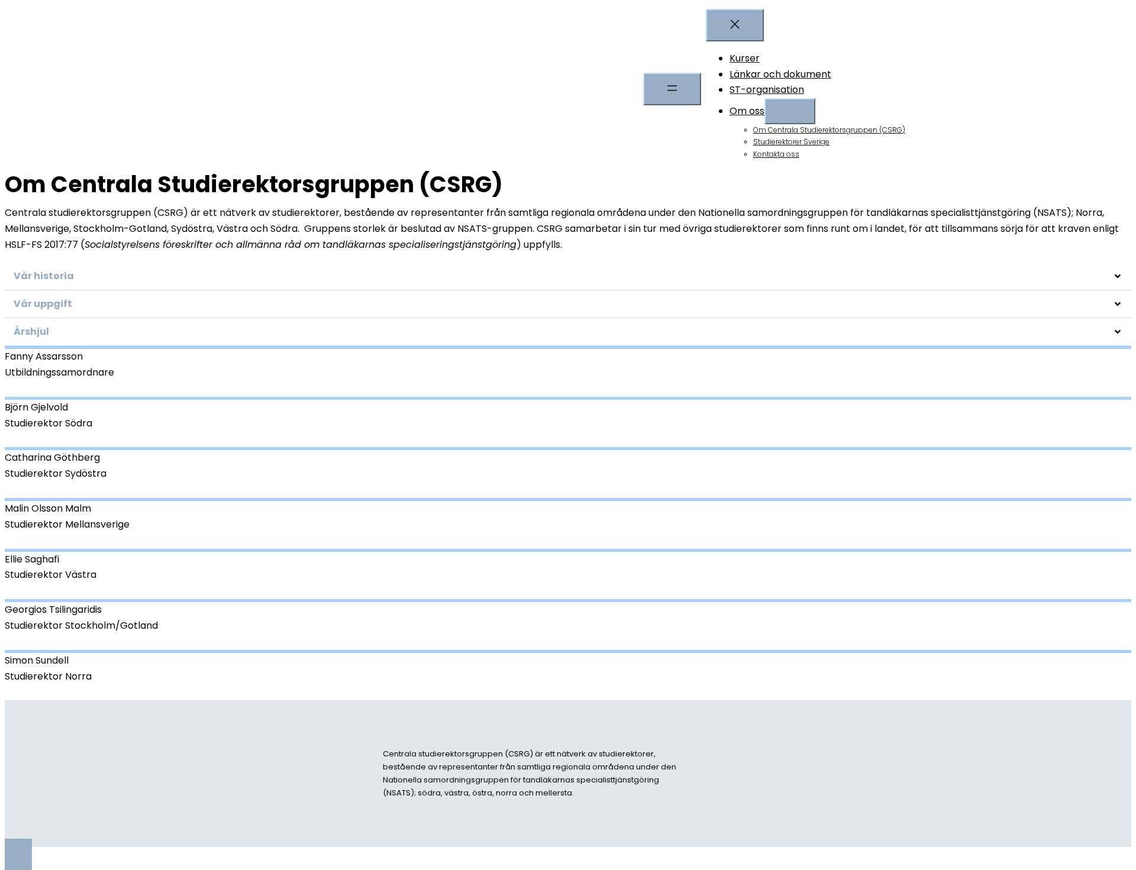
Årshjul (31, 331)
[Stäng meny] (735, 25)
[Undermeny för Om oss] (789, 111)
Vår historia (44, 276)
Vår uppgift (43, 304)
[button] (568, 276)
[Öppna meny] (672, 89)
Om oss (747, 111)
